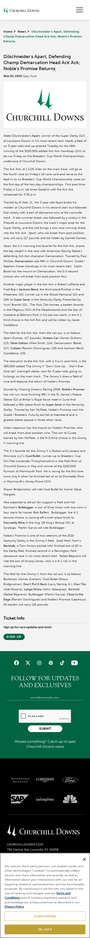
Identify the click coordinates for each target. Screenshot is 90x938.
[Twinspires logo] (45, 799)
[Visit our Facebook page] (16, 663)
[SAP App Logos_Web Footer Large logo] (20, 799)
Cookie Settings (45, 916)
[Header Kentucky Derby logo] (21, 9)
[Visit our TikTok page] (62, 663)
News (22, 31)
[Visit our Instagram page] (39, 663)
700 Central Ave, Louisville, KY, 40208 (32, 849)
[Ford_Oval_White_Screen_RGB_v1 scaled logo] (70, 780)
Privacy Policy (14, 906)
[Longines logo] (45, 780)
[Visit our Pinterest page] (50, 663)
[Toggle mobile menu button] (79, 9)
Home (7, 31)
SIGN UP (14, 637)
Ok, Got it (45, 929)
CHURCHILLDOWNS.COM (25, 844)
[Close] (84, 859)
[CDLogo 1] (43, 830)
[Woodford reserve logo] (20, 780)
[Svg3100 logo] (70, 799)
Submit (45, 729)
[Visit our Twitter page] (27, 663)
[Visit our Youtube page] (73, 663)
